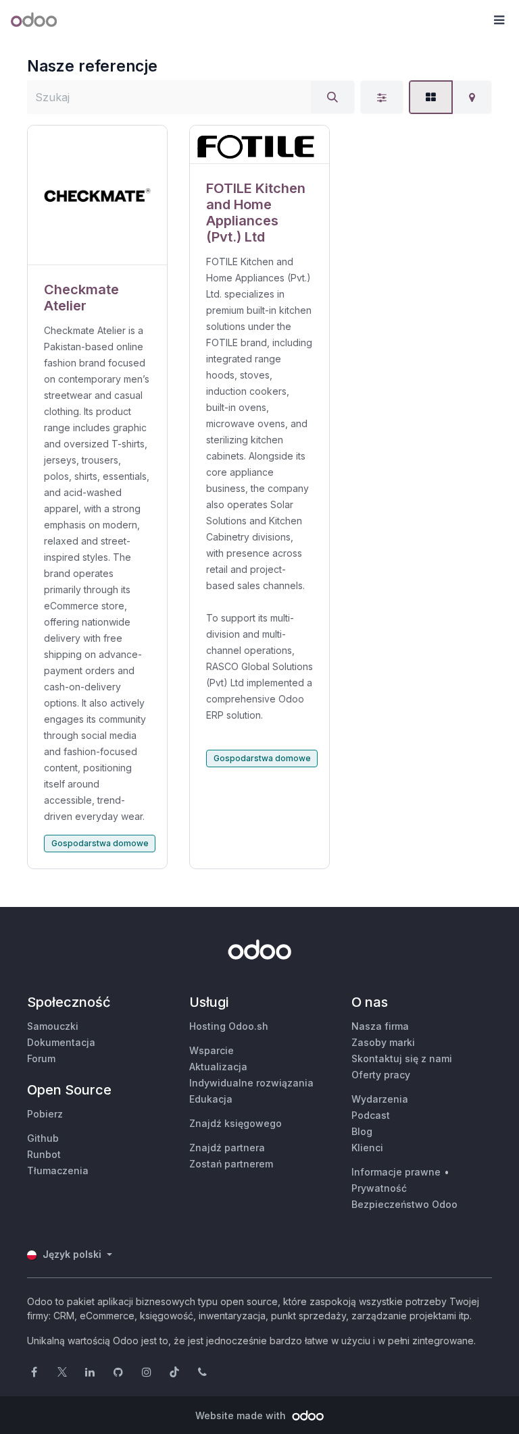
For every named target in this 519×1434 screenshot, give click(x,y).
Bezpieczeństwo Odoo (404, 1204)
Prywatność (379, 1188)
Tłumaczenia (58, 1170)
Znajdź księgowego (235, 1123)
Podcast (370, 1115)
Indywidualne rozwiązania (251, 1082)
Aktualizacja (218, 1066)
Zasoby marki (383, 1042)
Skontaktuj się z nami (401, 1058)
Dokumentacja (61, 1042)
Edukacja (210, 1099)
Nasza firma (380, 1026)
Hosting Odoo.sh (228, 1026)
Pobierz (45, 1114)
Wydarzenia (379, 1099)
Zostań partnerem (231, 1163)
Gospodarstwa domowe (100, 843)
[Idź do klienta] (97, 195)
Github (43, 1138)
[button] (498, 20)
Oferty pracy (380, 1074)
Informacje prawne (396, 1172)
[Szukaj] (332, 97)
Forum (41, 1058)
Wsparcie (211, 1050)
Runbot (44, 1154)
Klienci (367, 1147)
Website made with (242, 1415)
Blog (361, 1131)
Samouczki (52, 1026)
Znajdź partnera (227, 1147)
